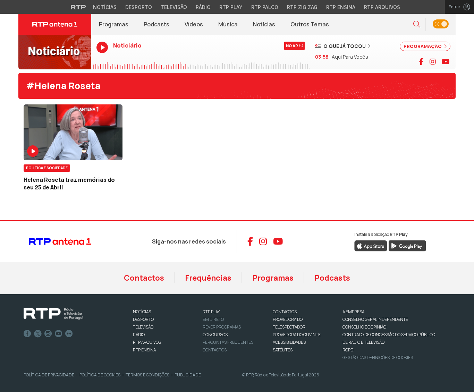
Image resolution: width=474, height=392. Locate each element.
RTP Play (231, 7)
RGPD (347, 350)
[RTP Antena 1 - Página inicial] (54, 24)
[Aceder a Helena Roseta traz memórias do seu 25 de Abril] (73, 132)
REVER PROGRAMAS (222, 327)
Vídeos (194, 24)
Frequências (208, 278)
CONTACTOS (285, 312)
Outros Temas (309, 24)
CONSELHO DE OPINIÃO (364, 327)
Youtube (58, 334)
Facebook (27, 334)
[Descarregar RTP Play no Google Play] (407, 245)
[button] (416, 24)
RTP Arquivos (382, 7)
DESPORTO (143, 319)
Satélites (283, 350)
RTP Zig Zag (302, 7)
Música (228, 24)
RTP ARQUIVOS (147, 342)
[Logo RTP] (53, 314)
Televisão (174, 7)
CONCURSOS (215, 335)
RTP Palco (264, 7)
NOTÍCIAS (142, 312)
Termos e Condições (147, 375)
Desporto (138, 7)
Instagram (48, 334)
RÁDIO (139, 335)
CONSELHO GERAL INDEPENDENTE (375, 319)
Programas (113, 24)
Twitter (38, 334)
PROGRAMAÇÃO (423, 46)
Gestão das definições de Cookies (377, 357)
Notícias (105, 7)
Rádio (203, 7)
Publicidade (188, 375)
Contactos (144, 278)
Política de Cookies (99, 375)
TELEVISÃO (143, 327)
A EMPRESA (353, 312)
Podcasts (156, 24)
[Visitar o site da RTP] (78, 7)
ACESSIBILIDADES (289, 342)
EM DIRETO (213, 319)
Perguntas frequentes (228, 342)
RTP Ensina (340, 7)
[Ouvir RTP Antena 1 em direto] (54, 52)
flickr (69, 334)
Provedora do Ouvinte (297, 335)
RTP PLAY (211, 312)
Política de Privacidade (49, 375)
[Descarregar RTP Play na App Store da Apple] (370, 245)
